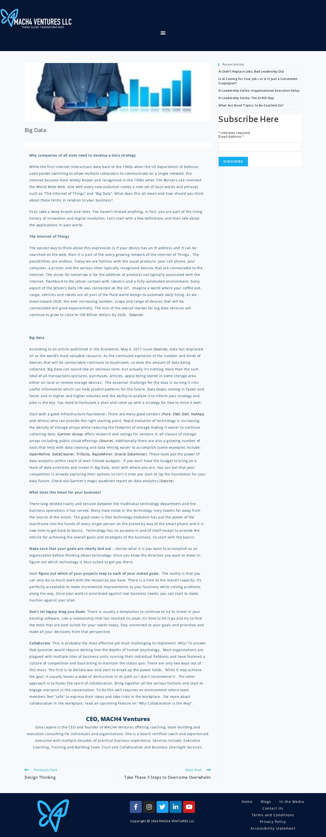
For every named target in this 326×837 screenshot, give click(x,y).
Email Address (231, 136)
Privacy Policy (273, 821)
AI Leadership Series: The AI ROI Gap (246, 98)
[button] (163, 33)
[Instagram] (149, 807)
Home (247, 801)
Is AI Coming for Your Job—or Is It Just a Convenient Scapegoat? (258, 81)
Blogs (266, 801)
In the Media (291, 801)
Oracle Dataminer (130, 454)
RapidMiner (102, 454)
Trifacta (83, 454)
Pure (167, 414)
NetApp (197, 414)
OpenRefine (39, 454)
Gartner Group (70, 434)
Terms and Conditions (273, 815)
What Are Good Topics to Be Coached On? (251, 105)
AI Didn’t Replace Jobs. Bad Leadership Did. (251, 71)
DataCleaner (63, 454)
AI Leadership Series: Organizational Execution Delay (259, 91)
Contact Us (273, 808)
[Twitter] (162, 807)
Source (136, 314)
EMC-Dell (181, 414)
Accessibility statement (273, 828)
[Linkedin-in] (176, 807)
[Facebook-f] (136, 807)
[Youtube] (189, 807)
